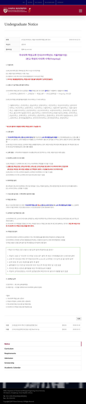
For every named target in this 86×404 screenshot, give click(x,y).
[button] (23, 44)
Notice (7, 344)
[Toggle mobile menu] (81, 11)
